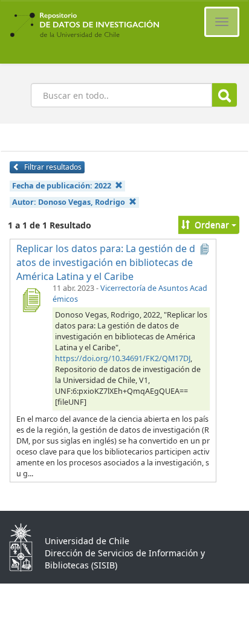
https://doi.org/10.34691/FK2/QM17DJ (122, 358)
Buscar (224, 95)
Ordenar (211, 224)
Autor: (68, 202)
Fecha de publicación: (61, 186)
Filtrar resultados (52, 167)
